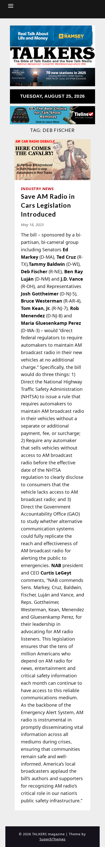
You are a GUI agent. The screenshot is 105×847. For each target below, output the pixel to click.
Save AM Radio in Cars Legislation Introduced (48, 205)
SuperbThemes (52, 839)
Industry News (37, 188)
